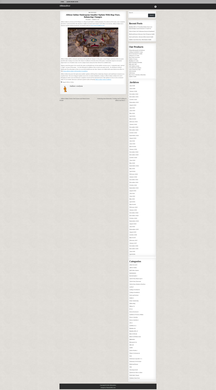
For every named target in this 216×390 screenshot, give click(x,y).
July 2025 (132, 108)
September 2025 (134, 102)
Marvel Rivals (133, 334)
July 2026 (132, 85)
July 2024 (132, 141)
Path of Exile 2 (133, 350)
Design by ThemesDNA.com (108, 387)
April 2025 (132, 116)
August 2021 (133, 190)
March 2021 (133, 204)
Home (62, 1)
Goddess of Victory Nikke (136, 314)
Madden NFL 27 (134, 331)
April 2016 (132, 254)
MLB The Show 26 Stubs (135, 62)
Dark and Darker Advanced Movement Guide (141, 37)
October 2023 (133, 157)
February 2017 (134, 240)
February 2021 (134, 207)
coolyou (89, 19)
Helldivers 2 (133, 325)
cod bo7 (132, 287)
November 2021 (134, 182)
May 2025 (132, 113)
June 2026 (132, 88)
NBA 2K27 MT (133, 64)
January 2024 (133, 149)
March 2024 (133, 146)
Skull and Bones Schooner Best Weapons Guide (141, 34)
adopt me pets (133, 264)
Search (131, 12)
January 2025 (133, 124)
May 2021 (132, 199)
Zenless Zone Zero (135, 378)
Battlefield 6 (133, 273)
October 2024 (133, 132)
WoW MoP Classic (134, 375)
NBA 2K (132, 345)
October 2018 (133, 234)
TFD (131, 367)
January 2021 (133, 210)
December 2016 (134, 246)
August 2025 (133, 105)
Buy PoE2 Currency (134, 57)
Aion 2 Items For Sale (135, 69)
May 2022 (132, 168)
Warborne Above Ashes (136, 372)
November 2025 (134, 96)
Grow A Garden (134, 317)
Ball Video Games (134, 270)
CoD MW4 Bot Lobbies (135, 67)
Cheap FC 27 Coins (134, 55)
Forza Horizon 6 (134, 311)
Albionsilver (64, 6)
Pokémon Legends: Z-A (136, 358)
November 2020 (134, 215)
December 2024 (134, 127)
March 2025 (133, 119)
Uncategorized (134, 369)
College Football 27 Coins (136, 52)
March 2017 (133, 237)
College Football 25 (135, 289)
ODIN (131, 347)
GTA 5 (131, 322)
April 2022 (132, 171)
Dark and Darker (134, 295)
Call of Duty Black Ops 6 (136, 278)
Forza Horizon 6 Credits (135, 53)
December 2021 (134, 179)
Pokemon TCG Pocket (135, 361)
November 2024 (134, 130)
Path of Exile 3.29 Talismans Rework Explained (141, 31)
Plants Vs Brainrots (135, 353)
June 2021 (132, 196)
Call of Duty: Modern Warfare (137, 284)
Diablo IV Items (133, 59)
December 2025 (134, 94)
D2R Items (132, 73)
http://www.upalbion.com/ (98, 25)
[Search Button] (155, 7)
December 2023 (134, 152)
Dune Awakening (134, 300)
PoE (131, 356)
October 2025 (133, 99)
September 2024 (134, 135)
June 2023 (132, 160)
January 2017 (133, 243)
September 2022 (134, 165)
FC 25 (131, 309)
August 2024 (133, 138)
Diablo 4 (132, 298)
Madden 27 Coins (133, 60)
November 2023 (134, 154)
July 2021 (132, 193)
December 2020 (134, 212)
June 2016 (132, 251)
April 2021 (132, 201)
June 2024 (132, 143)
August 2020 (133, 223)
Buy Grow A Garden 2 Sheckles (137, 74)
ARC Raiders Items (134, 66)
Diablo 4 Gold (132, 76)
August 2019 (133, 232)
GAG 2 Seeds (132, 71)
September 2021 (134, 188)
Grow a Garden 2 (134, 320)
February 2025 (134, 121)
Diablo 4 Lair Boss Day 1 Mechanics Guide (140, 39)
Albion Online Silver (72, 1)
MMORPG (132, 339)
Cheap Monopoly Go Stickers (137, 50)
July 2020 (132, 226)
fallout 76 (132, 306)
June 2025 (132, 110)
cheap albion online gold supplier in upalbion (75, 71)
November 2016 (134, 248)
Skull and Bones (134, 364)
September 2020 (134, 221)
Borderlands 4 (133, 276)
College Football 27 (135, 292)
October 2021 (133, 185)
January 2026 (133, 91)
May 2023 (132, 163)
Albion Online (93, 12)
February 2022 (134, 174)
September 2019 (134, 229)
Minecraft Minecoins (135, 336)
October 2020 (133, 218)
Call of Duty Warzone (135, 281)
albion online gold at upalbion (103, 79)
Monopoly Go (133, 342)
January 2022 (133, 177)
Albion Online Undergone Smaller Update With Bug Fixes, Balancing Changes (93, 16)
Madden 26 (133, 328)
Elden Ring (132, 303)
